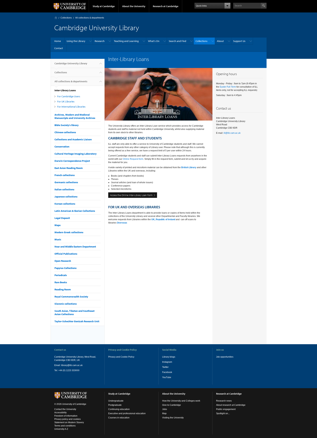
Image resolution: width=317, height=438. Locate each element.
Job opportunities (224, 357)
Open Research (62, 261)
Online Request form (133, 159)
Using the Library (76, 41)
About (220, 41)
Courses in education (119, 417)
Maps (57, 225)
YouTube (166, 377)
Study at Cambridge (104, 6)
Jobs (164, 409)
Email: (57, 365)
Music (57, 239)
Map (164, 413)
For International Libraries (71, 106)
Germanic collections (66, 182)
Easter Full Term (228, 87)
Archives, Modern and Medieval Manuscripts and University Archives (74, 116)
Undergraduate (115, 401)
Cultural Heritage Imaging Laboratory (75, 153)
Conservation (61, 146)
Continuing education (119, 409)
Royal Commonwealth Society (71, 296)
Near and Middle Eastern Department (75, 246)
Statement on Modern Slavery (69, 422)
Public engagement (226, 409)
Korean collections (64, 203)
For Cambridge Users (68, 96)
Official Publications (65, 253)
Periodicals (60, 275)
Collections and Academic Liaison (73, 139)
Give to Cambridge (171, 405)
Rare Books (60, 282)
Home (55, 17)
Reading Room (62, 289)
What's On (153, 41)
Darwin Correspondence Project (72, 160)
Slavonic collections (65, 303)
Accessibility (60, 412)
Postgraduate (115, 405)
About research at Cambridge (230, 405)
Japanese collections (65, 196)
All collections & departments (89, 17)
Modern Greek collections (68, 232)
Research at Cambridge (165, 6)
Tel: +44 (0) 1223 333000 (66, 370)
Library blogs (168, 357)
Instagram (167, 362)
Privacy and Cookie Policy (121, 357)
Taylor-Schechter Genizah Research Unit (76, 321)
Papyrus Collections (65, 268)
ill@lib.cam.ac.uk (232, 133)
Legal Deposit (62, 218)
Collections (66, 17)
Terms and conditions (65, 425)
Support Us (239, 41)
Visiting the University (173, 417)
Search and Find (177, 41)
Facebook (167, 372)
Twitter (165, 367)
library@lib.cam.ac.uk (72, 365)
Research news (224, 401)
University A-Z (61, 429)
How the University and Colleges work (181, 401)
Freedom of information (65, 416)
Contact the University (65, 409)
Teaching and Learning (126, 41)
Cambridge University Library (70, 63)
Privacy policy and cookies (67, 419)
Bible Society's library (66, 125)
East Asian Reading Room (68, 168)
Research (100, 41)
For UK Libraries (65, 101)
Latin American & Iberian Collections (74, 210)
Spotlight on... (223, 413)
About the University (133, 6)
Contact (58, 48)
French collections (64, 175)
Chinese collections (65, 132)
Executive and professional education (127, 413)
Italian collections (64, 189)
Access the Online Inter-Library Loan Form (131, 195)
